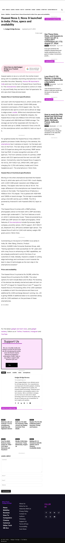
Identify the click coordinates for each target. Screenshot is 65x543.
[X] (17, 37)
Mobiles (8, 14)
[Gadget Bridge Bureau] (2, 29)
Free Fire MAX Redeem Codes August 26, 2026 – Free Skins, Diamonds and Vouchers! (6, 445)
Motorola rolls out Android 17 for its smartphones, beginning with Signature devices (6, 425)
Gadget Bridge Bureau (12, 29)
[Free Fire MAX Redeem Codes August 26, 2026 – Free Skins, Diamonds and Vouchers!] (7, 435)
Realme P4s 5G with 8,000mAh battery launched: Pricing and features (36, 424)
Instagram (34, 331)
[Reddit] (58, 512)
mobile (14, 112)
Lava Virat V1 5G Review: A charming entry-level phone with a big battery (54, 79)
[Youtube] (30, 402)
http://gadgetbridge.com (20, 380)
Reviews (47, 84)
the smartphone (15, 222)
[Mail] (24, 402)
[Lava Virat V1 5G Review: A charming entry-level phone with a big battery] (54, 69)
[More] (40, 37)
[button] (62, 10)
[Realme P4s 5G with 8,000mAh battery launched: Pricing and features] (36, 416)
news (19, 372)
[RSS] (46, 516)
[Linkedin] (28, 37)
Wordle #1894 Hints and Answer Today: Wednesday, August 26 (21, 443)
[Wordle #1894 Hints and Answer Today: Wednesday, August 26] (21, 435)
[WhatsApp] (24, 37)
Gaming (3, 439)
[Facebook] (13, 37)
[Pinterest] (21, 37)
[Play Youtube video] (21, 316)
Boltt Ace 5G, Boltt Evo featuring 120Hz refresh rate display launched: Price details (21, 425)
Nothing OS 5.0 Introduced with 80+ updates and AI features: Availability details (36, 444)
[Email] (36, 37)
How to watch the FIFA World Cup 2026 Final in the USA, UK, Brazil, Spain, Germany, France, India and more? (54, 119)
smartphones (11, 87)
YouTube (4, 334)
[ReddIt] (32, 37)
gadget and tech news (19, 329)
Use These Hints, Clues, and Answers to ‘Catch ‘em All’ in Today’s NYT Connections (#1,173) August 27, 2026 (54, 39)
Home (2, 14)
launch (9, 372)
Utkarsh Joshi (53, 45)
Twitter (19, 331)
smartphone (5, 144)
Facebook (26, 331)
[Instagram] (18, 402)
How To (46, 126)
